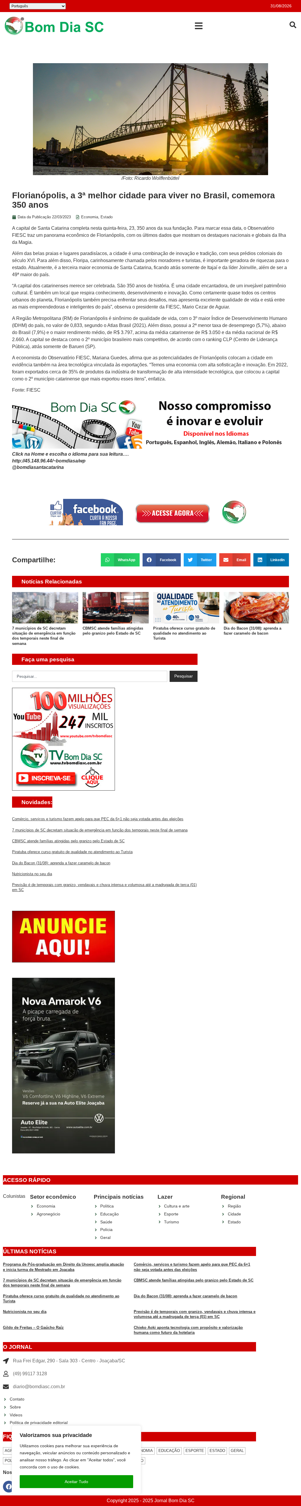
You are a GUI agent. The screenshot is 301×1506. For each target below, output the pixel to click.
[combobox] (89, 676)
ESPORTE (194, 1450)
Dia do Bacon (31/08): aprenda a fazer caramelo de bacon (61, 863)
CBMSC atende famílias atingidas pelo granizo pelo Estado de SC (68, 841)
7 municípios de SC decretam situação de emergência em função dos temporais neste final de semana (100, 830)
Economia (89, 217)
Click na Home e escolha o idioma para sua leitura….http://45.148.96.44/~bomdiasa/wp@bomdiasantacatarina (70, 461)
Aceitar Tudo (76, 1481)
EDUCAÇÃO (169, 1450)
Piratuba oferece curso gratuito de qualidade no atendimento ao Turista (184, 633)
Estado (107, 217)
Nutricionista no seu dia (32, 874)
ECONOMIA (142, 1450)
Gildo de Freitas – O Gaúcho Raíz (33, 1327)
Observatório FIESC (69, 357)
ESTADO (217, 1450)
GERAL (237, 1450)
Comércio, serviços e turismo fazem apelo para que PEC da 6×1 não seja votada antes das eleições (97, 819)
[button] (198, 26)
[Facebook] (9, 1486)
